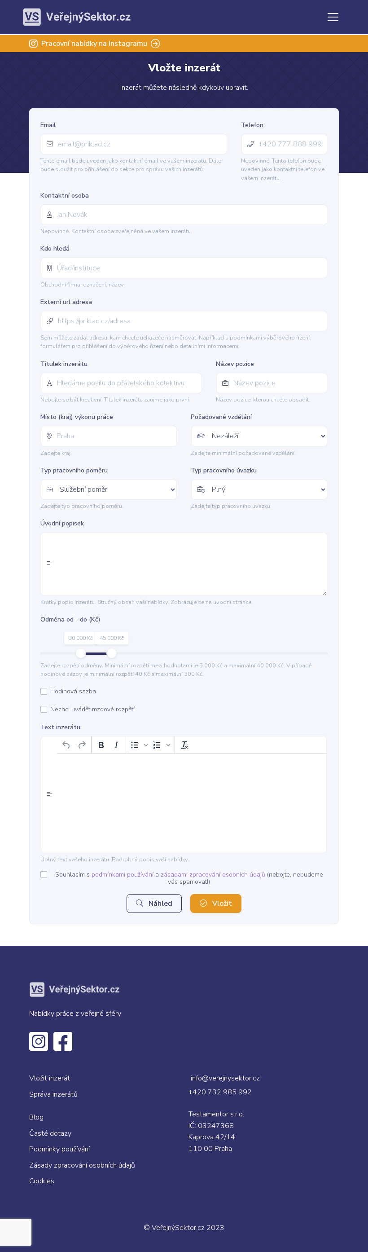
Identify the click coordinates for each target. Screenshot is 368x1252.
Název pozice (235, 364)
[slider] (80, 653)
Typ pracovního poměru (74, 470)
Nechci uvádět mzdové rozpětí (92, 709)
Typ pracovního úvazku (224, 470)
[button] (139, 745)
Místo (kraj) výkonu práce (76, 417)
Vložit (221, 903)
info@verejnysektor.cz (225, 1078)
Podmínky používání (59, 1149)
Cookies (41, 1181)
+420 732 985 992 (220, 1092)
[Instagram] (38, 1047)
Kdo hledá (55, 248)
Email (48, 125)
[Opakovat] (81, 745)
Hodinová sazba (73, 691)
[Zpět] (66, 745)
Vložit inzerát (49, 1078)
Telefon (252, 125)
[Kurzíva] (116, 745)
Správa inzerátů (53, 1094)
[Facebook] (62, 1047)
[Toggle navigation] (333, 17)
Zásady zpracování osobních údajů (82, 1165)
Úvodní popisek (62, 523)
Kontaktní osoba (64, 195)
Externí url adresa (66, 302)
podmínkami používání (122, 874)
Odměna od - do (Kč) (70, 619)
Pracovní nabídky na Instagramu (94, 43)
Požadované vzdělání (221, 417)
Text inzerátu (60, 727)
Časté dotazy (50, 1133)
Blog (36, 1117)
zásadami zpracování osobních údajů (213, 874)
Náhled (159, 903)
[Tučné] (101, 745)
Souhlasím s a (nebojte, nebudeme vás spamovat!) (189, 878)
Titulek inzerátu (64, 364)
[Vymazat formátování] (184, 745)
